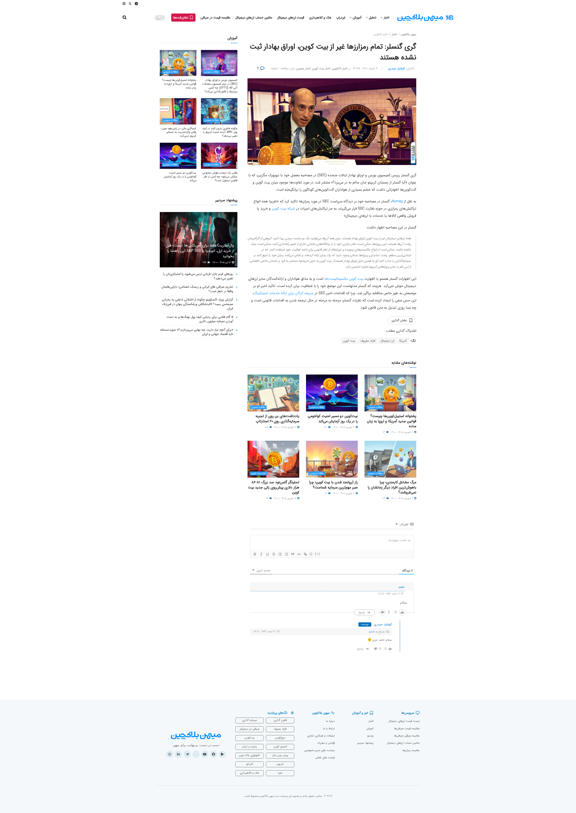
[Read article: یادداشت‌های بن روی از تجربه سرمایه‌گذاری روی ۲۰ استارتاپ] (273, 393)
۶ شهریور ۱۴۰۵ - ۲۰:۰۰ (285, 427)
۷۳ (267, 498)
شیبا (280, 773)
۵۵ (267, 427)
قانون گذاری (280, 720)
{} (311, 554)
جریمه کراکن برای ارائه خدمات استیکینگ (283, 293)
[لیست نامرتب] (286, 554)
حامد (371, 631)
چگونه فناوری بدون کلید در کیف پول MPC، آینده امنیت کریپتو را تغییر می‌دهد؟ (219, 132)
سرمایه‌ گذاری (249, 720)
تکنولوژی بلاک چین (249, 755)
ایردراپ (340, 17)
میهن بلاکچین (408, 34)
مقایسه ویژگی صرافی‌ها (407, 736)
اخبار (386, 17)
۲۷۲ (205, 262)
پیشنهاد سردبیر (365, 743)
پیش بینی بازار (280, 755)
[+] (317, 554)
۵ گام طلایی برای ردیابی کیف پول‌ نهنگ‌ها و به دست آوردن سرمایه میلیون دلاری (200, 319)
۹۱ (326, 493)
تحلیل (372, 17)
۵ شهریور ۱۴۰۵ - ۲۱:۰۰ (285, 498)
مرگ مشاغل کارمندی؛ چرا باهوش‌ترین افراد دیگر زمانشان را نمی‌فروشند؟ (392, 487)
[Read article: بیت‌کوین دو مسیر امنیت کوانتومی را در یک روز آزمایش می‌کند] (332, 393)
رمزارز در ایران (249, 746)
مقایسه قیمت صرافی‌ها (407, 728)
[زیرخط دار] (267, 554)
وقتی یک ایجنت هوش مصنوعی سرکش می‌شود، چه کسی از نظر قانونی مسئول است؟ (219, 177)
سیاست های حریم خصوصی (319, 750)
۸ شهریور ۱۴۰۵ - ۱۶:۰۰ (402, 432)
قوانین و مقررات (326, 743)
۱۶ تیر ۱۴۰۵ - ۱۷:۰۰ (222, 262)
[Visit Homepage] (425, 17)
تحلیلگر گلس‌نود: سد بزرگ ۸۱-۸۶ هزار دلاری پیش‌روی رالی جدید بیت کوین (273, 487)
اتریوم (280, 764)
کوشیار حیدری (396, 68)
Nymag (397, 201)
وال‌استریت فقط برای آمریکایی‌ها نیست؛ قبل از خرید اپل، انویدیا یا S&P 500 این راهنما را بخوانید (200, 250)
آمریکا (403, 340)
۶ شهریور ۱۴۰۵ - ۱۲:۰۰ (344, 493)
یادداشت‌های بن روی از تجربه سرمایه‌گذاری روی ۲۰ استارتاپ (277, 418)
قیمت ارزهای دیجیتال (290, 17)
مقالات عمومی (375, 407)
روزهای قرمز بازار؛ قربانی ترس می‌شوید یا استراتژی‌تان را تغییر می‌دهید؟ (198, 276)
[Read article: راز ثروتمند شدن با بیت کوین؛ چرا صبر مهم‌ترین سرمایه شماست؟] (332, 459)
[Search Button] (124, 17)
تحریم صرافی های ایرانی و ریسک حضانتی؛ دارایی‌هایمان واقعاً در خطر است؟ (197, 289)
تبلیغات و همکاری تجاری (321, 736)
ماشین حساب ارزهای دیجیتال (253, 17)
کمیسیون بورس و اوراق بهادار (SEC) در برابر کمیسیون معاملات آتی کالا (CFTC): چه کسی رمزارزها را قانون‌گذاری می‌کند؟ (219, 85)
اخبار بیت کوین (321, 68)
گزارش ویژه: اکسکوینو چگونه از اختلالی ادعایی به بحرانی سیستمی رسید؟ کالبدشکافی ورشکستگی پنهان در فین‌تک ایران (197, 304)
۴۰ (326, 427)
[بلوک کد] (299, 554)
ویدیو (370, 736)
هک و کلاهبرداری (320, 17)
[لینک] (305, 554)
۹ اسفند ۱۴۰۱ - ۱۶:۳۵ (365, 68)
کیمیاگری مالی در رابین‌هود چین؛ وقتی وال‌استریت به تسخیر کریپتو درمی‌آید (178, 132)
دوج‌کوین (280, 738)
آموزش (357, 17)
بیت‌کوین (249, 738)
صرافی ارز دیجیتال (249, 729)
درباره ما (330, 721)
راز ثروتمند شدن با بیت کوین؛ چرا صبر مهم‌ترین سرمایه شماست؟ (333, 484)
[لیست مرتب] (280, 554)
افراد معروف (367, 340)
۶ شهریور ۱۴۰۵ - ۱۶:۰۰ (402, 498)
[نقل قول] (293, 554)
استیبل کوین (280, 746)
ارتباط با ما (329, 728)
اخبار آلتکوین (380, 34)
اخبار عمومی (303, 68)
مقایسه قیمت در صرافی (215, 17)
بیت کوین (349, 340)
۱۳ (384, 432)
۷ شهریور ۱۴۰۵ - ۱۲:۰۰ (344, 427)
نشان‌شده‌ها (181, 17)
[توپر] (255, 554)
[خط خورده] (274, 554)
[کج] (261, 554)
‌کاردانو (249, 764)
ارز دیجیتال (387, 340)
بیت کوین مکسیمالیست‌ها (343, 279)
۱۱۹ (384, 498)
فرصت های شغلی (325, 757)
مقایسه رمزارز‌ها (411, 750)
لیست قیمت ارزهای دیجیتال (404, 721)
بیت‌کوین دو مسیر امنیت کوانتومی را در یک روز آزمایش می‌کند (333, 418)
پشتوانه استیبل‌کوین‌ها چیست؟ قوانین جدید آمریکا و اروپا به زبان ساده (391, 421)
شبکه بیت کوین (283, 208)
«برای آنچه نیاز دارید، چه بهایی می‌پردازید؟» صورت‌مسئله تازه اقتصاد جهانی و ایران (196, 332)
